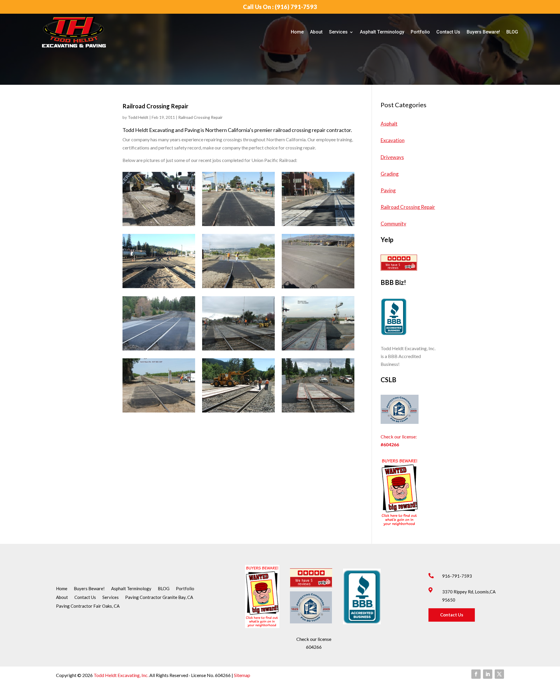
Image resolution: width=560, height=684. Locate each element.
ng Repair (424, 207)
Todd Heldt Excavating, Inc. (121, 675)
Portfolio (420, 32)
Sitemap (241, 675)
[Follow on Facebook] (476, 674)
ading (392, 174)
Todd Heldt (138, 117)
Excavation (393, 140)
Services (338, 32)
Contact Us (448, 32)
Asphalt (389, 124)
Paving (388, 190)
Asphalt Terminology (382, 32)
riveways (394, 157)
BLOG (512, 32)
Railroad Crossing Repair (200, 117)
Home (297, 32)
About (316, 32)
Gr (383, 174)
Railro (387, 207)
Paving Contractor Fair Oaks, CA (88, 606)
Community (393, 224)
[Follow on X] (499, 674)
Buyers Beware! (483, 32)
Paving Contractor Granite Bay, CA (159, 597)
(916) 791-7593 (296, 6)
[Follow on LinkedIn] (487, 674)
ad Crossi (404, 207)
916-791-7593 (457, 576)
